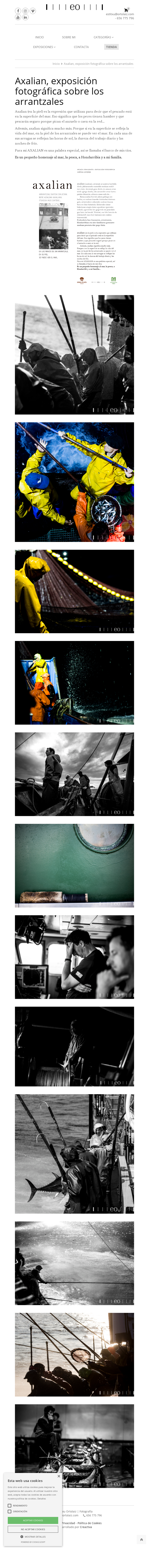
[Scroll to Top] (141, 1539)
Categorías (103, 37)
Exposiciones (43, 47)
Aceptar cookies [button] (33, 1520)
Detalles (41, 1498)
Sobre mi (68, 37)
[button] (33, 1536)
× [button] (58, 1476)
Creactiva (86, 1527)
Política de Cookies (90, 1523)
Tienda (111, 47)
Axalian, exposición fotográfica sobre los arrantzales (98, 64)
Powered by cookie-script (33, 1542)
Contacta (81, 47)
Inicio (39, 37)
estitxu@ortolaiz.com (120, 14)
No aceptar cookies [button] (33, 1529)
